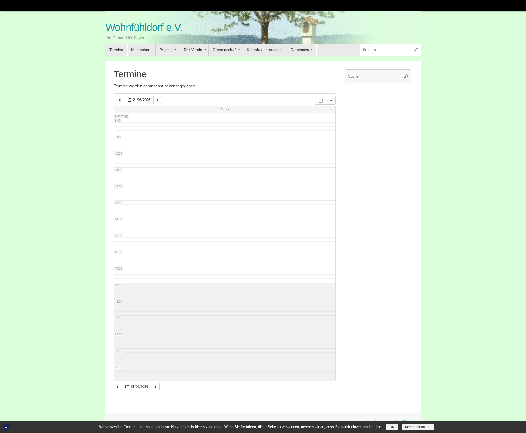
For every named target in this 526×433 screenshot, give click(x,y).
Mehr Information (417, 427)
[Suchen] (416, 50)
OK (392, 427)
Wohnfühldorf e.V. (144, 27)
